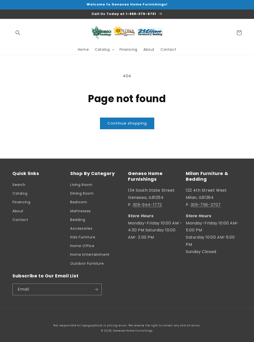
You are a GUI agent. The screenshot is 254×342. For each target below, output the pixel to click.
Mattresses (80, 211)
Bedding (77, 219)
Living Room (81, 184)
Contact (20, 219)
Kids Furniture (82, 237)
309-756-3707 (205, 205)
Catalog (19, 193)
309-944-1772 (147, 205)
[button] (17, 32)
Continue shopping (127, 123)
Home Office (82, 245)
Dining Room (82, 193)
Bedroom (78, 202)
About (18, 211)
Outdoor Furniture (87, 263)
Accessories (81, 228)
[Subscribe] (96, 289)
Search (19, 184)
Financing (21, 202)
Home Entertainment (90, 254)
